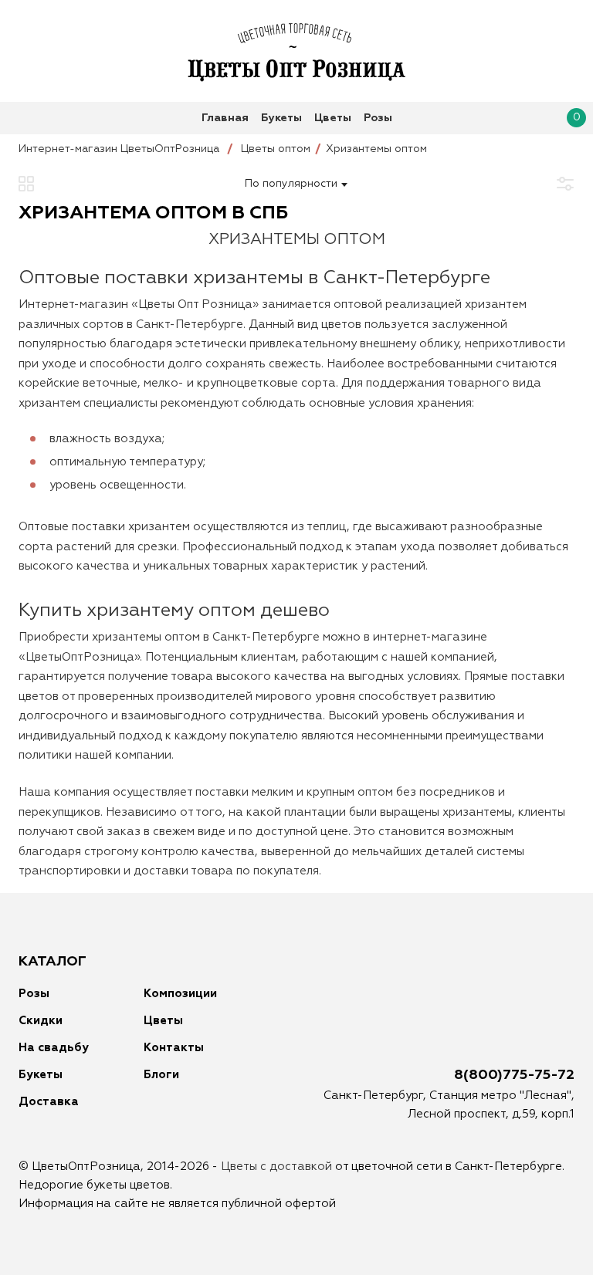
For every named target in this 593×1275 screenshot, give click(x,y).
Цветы (332, 118)
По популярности (291, 183)
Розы (378, 118)
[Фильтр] (565, 183)
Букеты (281, 118)
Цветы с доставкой (276, 1166)
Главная (225, 118)
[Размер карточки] (26, 183)
